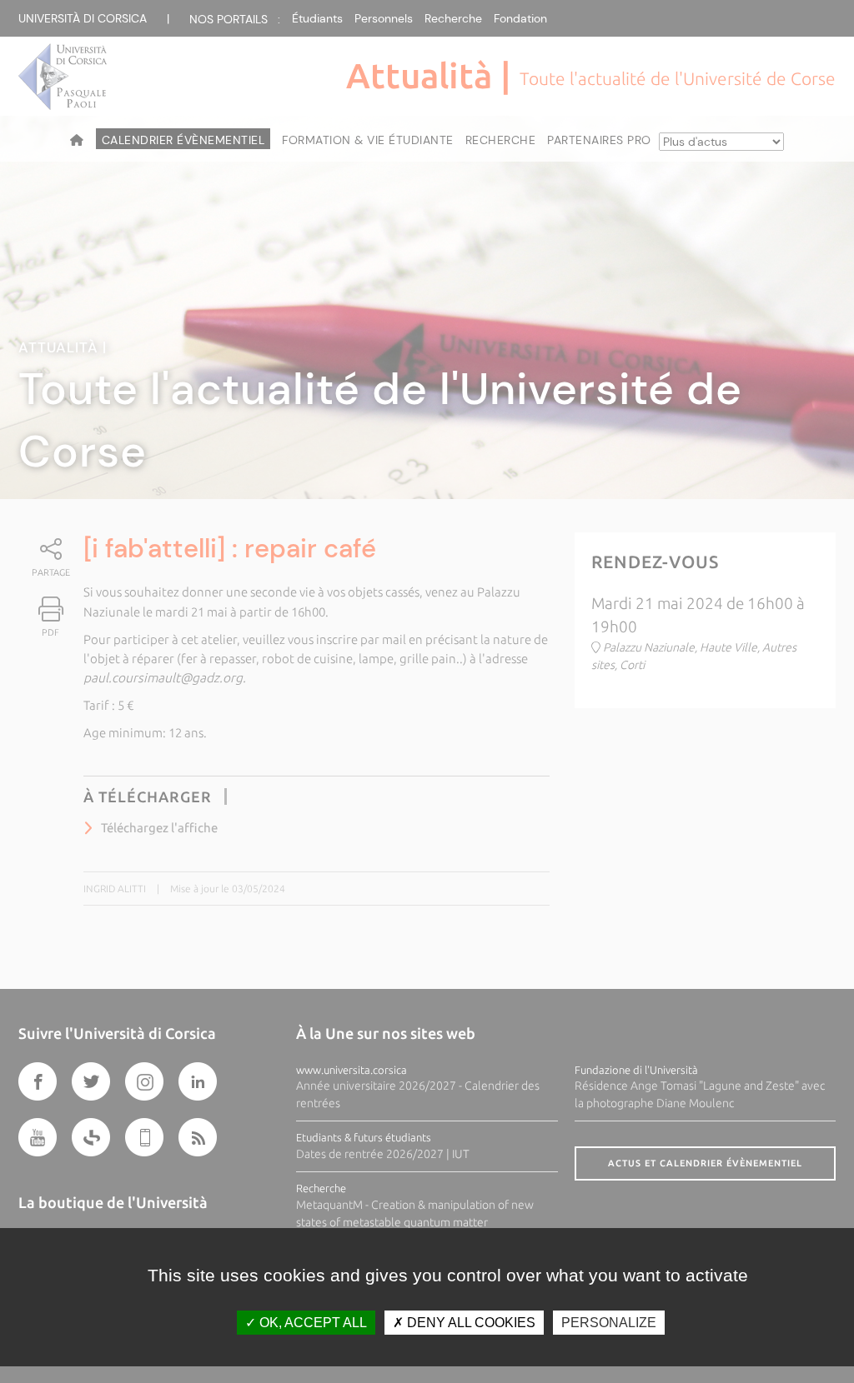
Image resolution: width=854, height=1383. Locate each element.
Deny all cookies (469, 1323)
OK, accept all (311, 1323)
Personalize (608, 1323)
